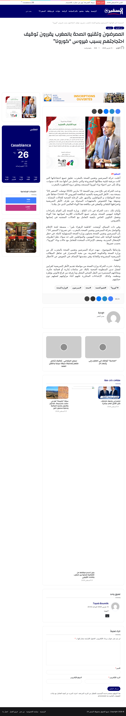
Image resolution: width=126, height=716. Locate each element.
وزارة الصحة (61, 287)
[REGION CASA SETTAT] (83, 142)
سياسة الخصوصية (32, 712)
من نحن (22, 712)
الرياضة (64, 11)
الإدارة (118, 48)
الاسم (117, 668)
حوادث (58, 11)
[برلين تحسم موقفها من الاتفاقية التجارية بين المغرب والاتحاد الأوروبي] (83, 478)
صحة (88, 287)
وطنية (87, 11)
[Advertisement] (63, 70)
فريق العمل (14, 712)
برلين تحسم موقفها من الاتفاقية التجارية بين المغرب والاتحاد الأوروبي (84, 575)
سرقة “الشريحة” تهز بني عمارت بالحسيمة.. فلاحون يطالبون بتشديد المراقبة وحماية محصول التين (61, 2)
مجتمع (81, 11)
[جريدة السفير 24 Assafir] (113, 11)
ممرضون (76, 287)
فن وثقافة (50, 11)
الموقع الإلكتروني (76, 677)
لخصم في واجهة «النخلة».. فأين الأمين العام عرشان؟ (110, 402)
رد (107, 616)
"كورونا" (114, 287)
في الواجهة (113, 23)
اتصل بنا (5, 712)
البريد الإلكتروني (114, 677)
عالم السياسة (73, 11)
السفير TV (42, 11)
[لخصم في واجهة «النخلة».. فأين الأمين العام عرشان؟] (109, 392)
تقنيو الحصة (100, 287)
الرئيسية (94, 11)
